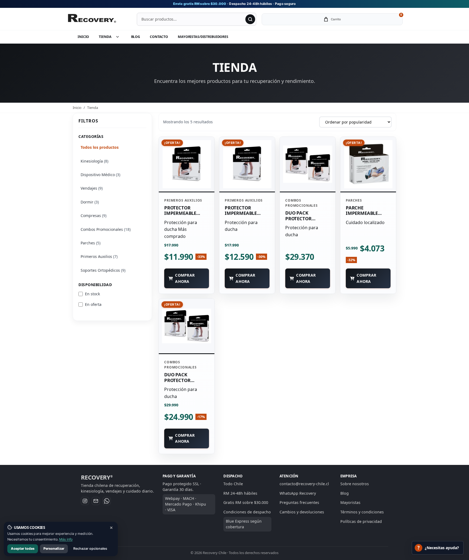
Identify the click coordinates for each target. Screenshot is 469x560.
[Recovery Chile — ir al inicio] (91, 19)
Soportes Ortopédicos (103, 270)
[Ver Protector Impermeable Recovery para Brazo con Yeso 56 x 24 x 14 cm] (186, 164)
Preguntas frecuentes (299, 502)
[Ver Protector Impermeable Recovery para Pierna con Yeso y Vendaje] (247, 164)
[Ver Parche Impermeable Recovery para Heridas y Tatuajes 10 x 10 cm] (368, 164)
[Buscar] (250, 19)
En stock (92, 293)
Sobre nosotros (354, 483)
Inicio (83, 36)
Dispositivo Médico (100, 174)
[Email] (96, 501)
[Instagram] (85, 501)
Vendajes (92, 188)
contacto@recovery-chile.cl (304, 483)
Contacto (159, 36)
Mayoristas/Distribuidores (203, 36)
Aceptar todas (22, 548)
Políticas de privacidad (361, 521)
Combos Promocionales (106, 229)
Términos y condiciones (362, 511)
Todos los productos (100, 147)
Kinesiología (94, 161)
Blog (135, 36)
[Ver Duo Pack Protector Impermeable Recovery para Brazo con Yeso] (307, 164)
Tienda (105, 36)
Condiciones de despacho (247, 511)
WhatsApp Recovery (298, 493)
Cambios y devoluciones (302, 511)
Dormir (90, 202)
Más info (65, 539)
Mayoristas (350, 502)
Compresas (93, 215)
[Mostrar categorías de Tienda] (120, 37)
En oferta (93, 304)
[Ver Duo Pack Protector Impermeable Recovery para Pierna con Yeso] (186, 326)
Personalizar (53, 548)
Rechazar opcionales (90, 548)
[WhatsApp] (107, 501)
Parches (90, 242)
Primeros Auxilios (99, 256)
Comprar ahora (185, 278)
